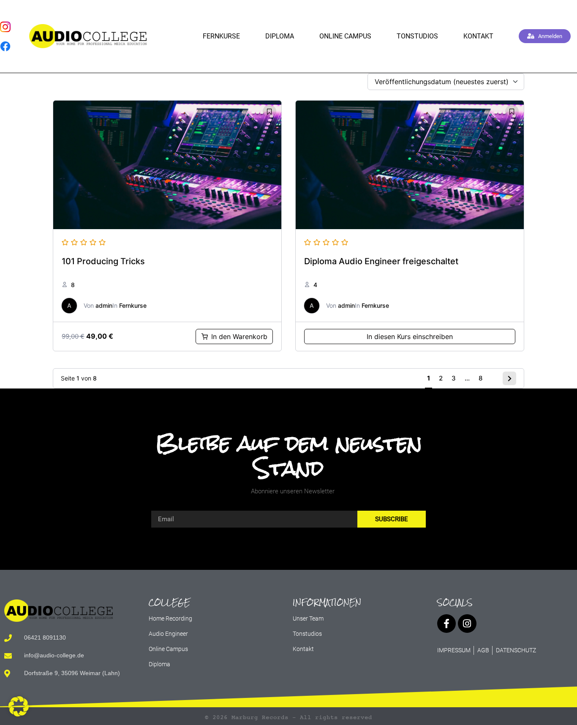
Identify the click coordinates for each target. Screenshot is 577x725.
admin (103, 305)
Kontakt (478, 36)
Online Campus (345, 36)
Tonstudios (417, 36)
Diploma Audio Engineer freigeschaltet (381, 261)
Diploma (279, 36)
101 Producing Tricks (103, 261)
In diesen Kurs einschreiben (410, 336)
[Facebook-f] (446, 623)
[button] (18, 706)
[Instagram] (467, 623)
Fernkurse (221, 36)
